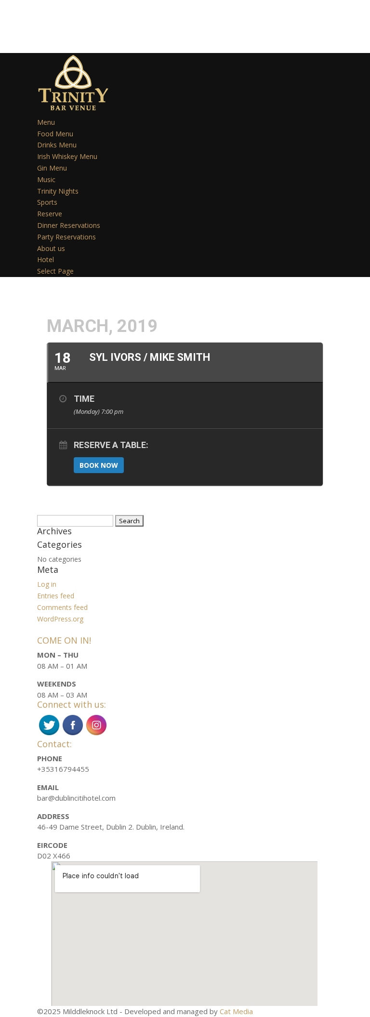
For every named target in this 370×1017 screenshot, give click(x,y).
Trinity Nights (58, 191)
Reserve (49, 213)
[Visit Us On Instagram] (96, 734)
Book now (98, 465)
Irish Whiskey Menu (67, 156)
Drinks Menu (57, 144)
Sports (47, 202)
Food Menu (55, 133)
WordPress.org (60, 618)
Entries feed (55, 595)
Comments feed (62, 607)
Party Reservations (66, 236)
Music (46, 179)
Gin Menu (52, 167)
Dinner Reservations (68, 225)
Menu (46, 122)
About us (51, 248)
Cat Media (236, 1011)
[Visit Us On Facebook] (72, 734)
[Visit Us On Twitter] (49, 734)
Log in (46, 584)
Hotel (45, 259)
